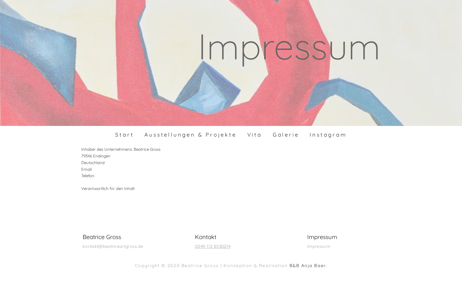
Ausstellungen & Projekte (190, 134)
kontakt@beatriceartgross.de (113, 246)
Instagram (328, 134)
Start (124, 134)
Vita (254, 134)
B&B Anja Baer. (308, 265)
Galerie (286, 134)
